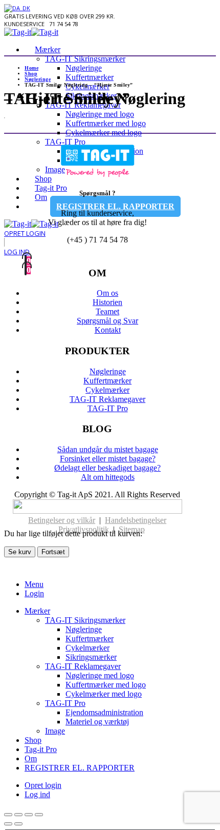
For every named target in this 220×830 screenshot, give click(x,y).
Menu (34, 584)
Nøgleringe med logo (99, 114)
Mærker (47, 49)
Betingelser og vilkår (61, 520)
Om (31, 758)
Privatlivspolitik (83, 529)
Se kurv (19, 552)
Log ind (37, 794)
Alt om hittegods (108, 477)
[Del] (29, 814)
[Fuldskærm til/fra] (18, 814)
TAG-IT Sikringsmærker (85, 58)
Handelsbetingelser (135, 520)
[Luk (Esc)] (39, 814)
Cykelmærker (107, 390)
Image (55, 730)
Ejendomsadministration (104, 712)
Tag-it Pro (41, 749)
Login (34, 593)
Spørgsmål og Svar (107, 320)
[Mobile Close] (10, 566)
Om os (107, 293)
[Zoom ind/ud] (8, 814)
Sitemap (132, 529)
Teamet (107, 311)
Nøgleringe (83, 68)
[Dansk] (17, 8)
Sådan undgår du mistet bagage (107, 449)
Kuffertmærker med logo (105, 123)
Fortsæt (53, 552)
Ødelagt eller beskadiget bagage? (107, 467)
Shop (33, 740)
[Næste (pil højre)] (18, 823)
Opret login (43, 785)
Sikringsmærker (91, 95)
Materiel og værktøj (97, 721)
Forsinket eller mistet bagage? (108, 458)
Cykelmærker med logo (103, 132)
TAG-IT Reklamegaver (83, 104)
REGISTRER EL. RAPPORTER (80, 767)
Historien (107, 302)
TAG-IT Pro (107, 408)
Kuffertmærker (89, 77)
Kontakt (108, 330)
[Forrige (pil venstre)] (8, 823)
